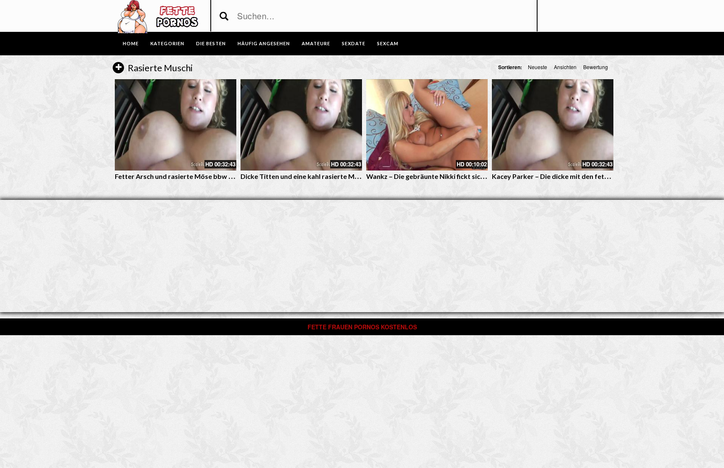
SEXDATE (353, 43)
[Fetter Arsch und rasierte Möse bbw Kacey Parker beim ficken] (175, 125)
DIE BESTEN (211, 43)
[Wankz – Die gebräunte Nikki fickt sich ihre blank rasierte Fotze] (427, 125)
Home (131, 43)
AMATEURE (316, 43)
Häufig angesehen (264, 43)
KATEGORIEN (167, 43)
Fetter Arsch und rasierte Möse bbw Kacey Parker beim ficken (211, 176)
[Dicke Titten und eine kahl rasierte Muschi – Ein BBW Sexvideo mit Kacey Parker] (301, 125)
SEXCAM (387, 43)
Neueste (537, 66)
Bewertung (595, 66)
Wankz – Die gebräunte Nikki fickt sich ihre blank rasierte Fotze (463, 176)
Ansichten (565, 66)
